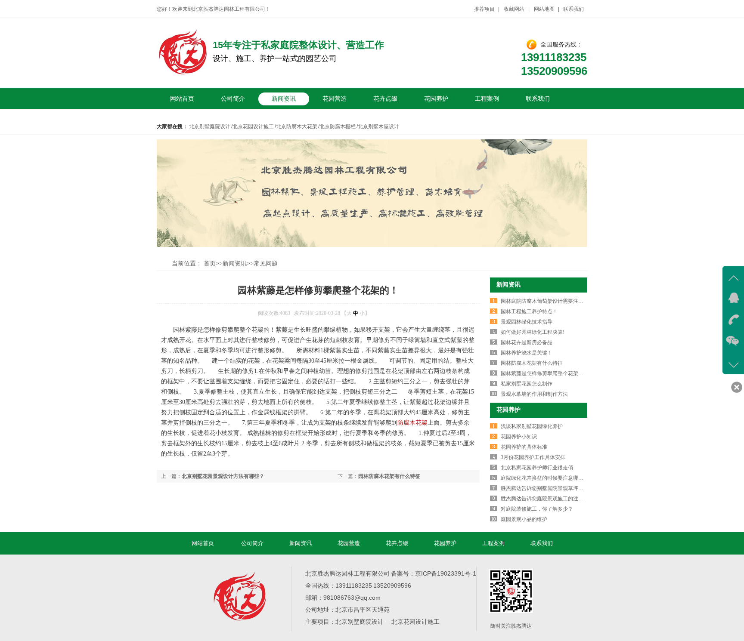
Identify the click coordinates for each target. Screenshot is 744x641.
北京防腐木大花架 (296, 126)
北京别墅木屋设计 (378, 126)
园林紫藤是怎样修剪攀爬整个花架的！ (545, 373)
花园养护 (436, 99)
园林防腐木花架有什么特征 (389, 476)
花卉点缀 (385, 99)
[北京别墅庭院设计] (182, 74)
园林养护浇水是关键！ (526, 353)
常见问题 (266, 263)
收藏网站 (514, 9)
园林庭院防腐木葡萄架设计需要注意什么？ (550, 301)
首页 (210, 263)
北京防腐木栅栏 (337, 126)
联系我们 (573, 9)
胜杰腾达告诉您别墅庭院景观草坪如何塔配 (550, 488)
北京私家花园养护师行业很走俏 (537, 468)
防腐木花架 (412, 422)
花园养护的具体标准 (524, 447)
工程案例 (487, 99)
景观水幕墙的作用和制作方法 (534, 394)
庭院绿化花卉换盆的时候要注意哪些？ (545, 478)
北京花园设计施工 (253, 126)
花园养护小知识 (519, 437)
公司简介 (233, 99)
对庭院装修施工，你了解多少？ (537, 509)
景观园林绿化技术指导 (526, 322)
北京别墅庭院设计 (209, 126)
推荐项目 (484, 9)
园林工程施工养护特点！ (529, 311)
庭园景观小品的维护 (524, 519)
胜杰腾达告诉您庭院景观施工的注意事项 (547, 499)
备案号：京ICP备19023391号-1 (433, 573)
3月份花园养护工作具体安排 (533, 457)
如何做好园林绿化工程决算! (532, 332)
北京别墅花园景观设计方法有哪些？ (223, 476)
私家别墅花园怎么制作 (526, 384)
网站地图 (544, 9)
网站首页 (182, 99)
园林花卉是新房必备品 (526, 342)
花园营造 (334, 99)
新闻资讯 (284, 99)
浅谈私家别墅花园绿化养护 (532, 426)
